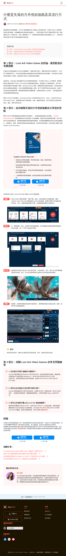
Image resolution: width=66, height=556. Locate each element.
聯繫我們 (27, 514)
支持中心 (47, 511)
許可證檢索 (48, 514)
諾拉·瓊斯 (25, 24)
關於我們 (27, 511)
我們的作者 (27, 518)
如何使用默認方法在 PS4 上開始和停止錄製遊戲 (20, 459)
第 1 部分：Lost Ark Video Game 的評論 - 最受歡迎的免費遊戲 (26, 49)
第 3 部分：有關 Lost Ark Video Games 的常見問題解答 (23, 54)
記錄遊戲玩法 (33, 24)
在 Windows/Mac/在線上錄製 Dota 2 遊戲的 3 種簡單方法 (23, 451)
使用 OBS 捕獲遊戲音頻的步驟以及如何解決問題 (20, 454)
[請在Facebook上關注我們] (5, 539)
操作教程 (47, 518)
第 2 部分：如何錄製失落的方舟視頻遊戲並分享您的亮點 (24, 51)
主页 (22, 496)
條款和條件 (40, 552)
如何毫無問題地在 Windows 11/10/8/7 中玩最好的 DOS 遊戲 (24, 456)
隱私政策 (48, 552)
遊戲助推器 (44, 410)
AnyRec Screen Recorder (24, 157)
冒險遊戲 (20, 428)
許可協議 (55, 552)
